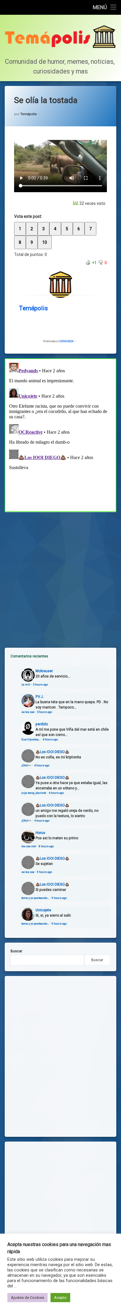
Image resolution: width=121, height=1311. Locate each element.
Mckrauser (44, 671)
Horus (40, 833)
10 (44, 242)
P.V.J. (40, 697)
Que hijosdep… (30, 739)
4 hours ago (50, 739)
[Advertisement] (60, 575)
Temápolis (28, 114)
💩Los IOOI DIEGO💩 (52, 752)
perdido (42, 724)
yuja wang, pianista (33, 792)
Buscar (16, 951)
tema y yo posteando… (35, 897)
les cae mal (28, 846)
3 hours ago (40, 684)
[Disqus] (60, 434)
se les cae (27, 712)
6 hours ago (56, 792)
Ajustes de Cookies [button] (27, 1297)
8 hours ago (46, 846)
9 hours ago (44, 872)
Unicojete (43, 910)
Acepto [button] (60, 1297)
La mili (25, 684)
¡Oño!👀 (26, 765)
